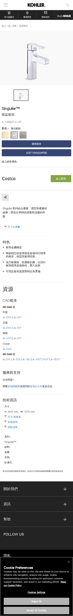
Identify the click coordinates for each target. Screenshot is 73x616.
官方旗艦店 (9, 17)
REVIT (57, 359)
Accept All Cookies (36, 610)
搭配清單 (13, 427)
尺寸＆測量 (14, 227)
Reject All (36, 601)
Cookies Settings (36, 592)
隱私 (7, 556)
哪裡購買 (27, 17)
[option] (36, 58)
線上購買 (61, 178)
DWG (9, 317)
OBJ (28, 359)
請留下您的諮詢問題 (36, 152)
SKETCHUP (41, 359)
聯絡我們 (45, 17)
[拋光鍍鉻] (14, 135)
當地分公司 (36, 386)
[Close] (69, 562)
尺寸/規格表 (14, 416)
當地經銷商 (14, 386)
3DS (18, 359)
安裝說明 (13, 421)
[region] (36, 586)
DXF (19, 317)
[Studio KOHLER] (64, 14)
